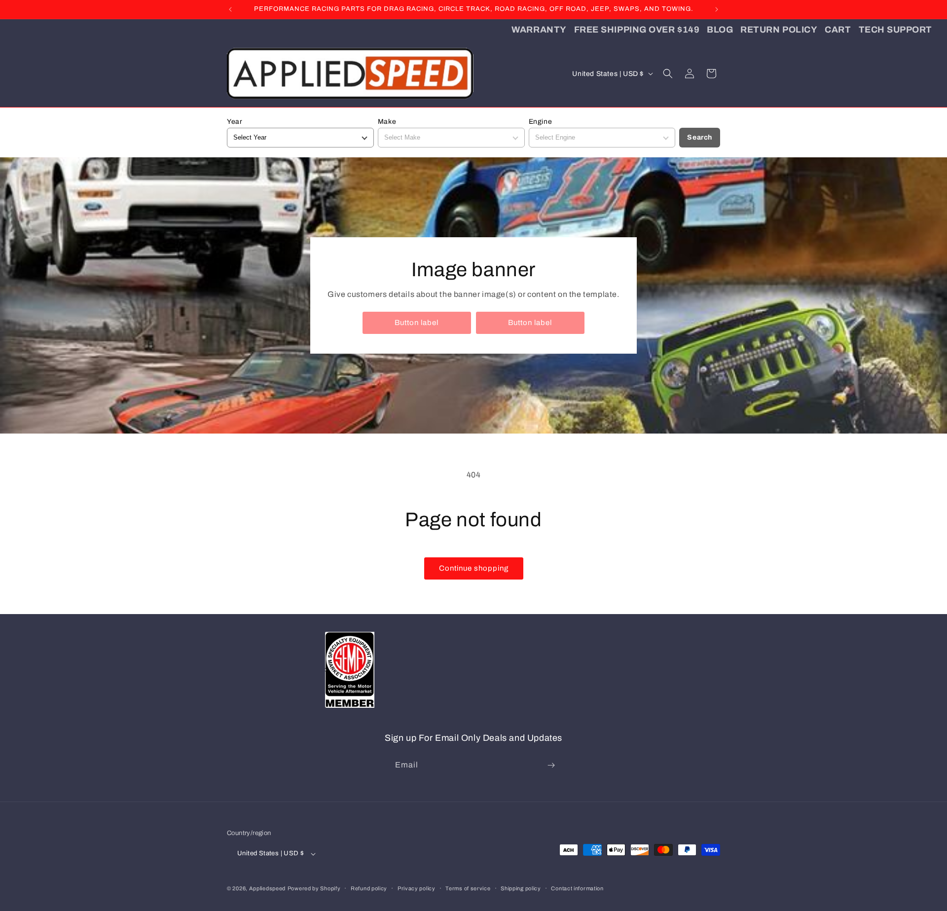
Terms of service (467, 888)
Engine (540, 121)
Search (699, 137)
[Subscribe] (551, 765)
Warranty (538, 30)
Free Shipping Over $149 (636, 30)
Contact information (577, 888)
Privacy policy (417, 888)
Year (234, 121)
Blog (720, 30)
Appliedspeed (267, 888)
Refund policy (369, 888)
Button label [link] (416, 323)
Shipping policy (521, 888)
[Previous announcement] (230, 9)
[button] (668, 73)
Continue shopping (474, 568)
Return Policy (778, 30)
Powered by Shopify (314, 888)
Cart (838, 30)
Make (387, 121)
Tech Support (895, 30)
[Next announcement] (717, 9)
